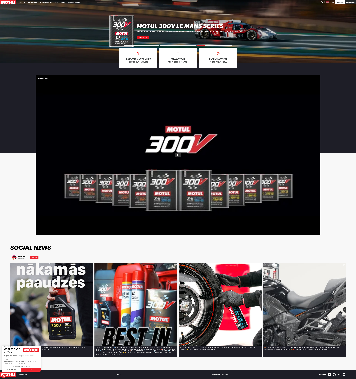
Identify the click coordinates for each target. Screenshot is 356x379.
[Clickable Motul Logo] (8, 2)
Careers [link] (118, 374)
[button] (4, 376)
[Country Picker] (327, 2)
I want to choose (11, 369)
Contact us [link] (23, 374)
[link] (56, 2)
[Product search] (322, 2)
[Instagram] (334, 374)
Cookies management (220, 374)
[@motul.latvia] (14, 257)
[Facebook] (329, 374)
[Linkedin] (344, 374)
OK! (31, 369)
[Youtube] (339, 374)
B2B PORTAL (350, 2)
